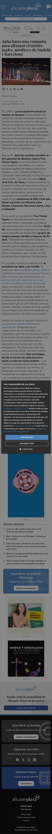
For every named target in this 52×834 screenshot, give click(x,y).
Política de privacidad (21, 432)
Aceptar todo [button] (27, 437)
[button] (26, 449)
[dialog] (26, 417)
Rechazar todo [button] (27, 443)
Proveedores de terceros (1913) (16, 408)
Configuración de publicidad (24, 426)
